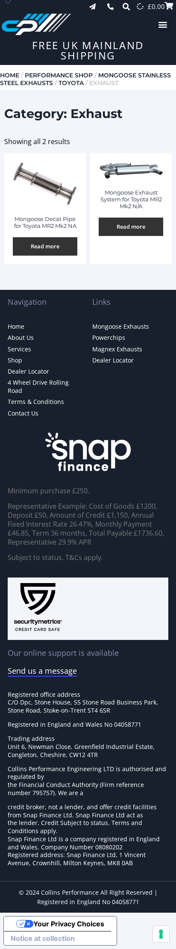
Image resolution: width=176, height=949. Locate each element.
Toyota (71, 83)
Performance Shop (59, 75)
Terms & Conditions (36, 402)
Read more (45, 246)
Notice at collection (43, 938)
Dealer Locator (28, 371)
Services (19, 349)
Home (9, 75)
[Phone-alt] (110, 6)
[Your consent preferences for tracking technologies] (161, 934)
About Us (21, 337)
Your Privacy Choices (68, 924)
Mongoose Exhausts (120, 326)
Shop (15, 360)
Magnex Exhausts (117, 349)
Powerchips (108, 337)
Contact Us (23, 413)
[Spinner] (140, 6)
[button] (163, 25)
